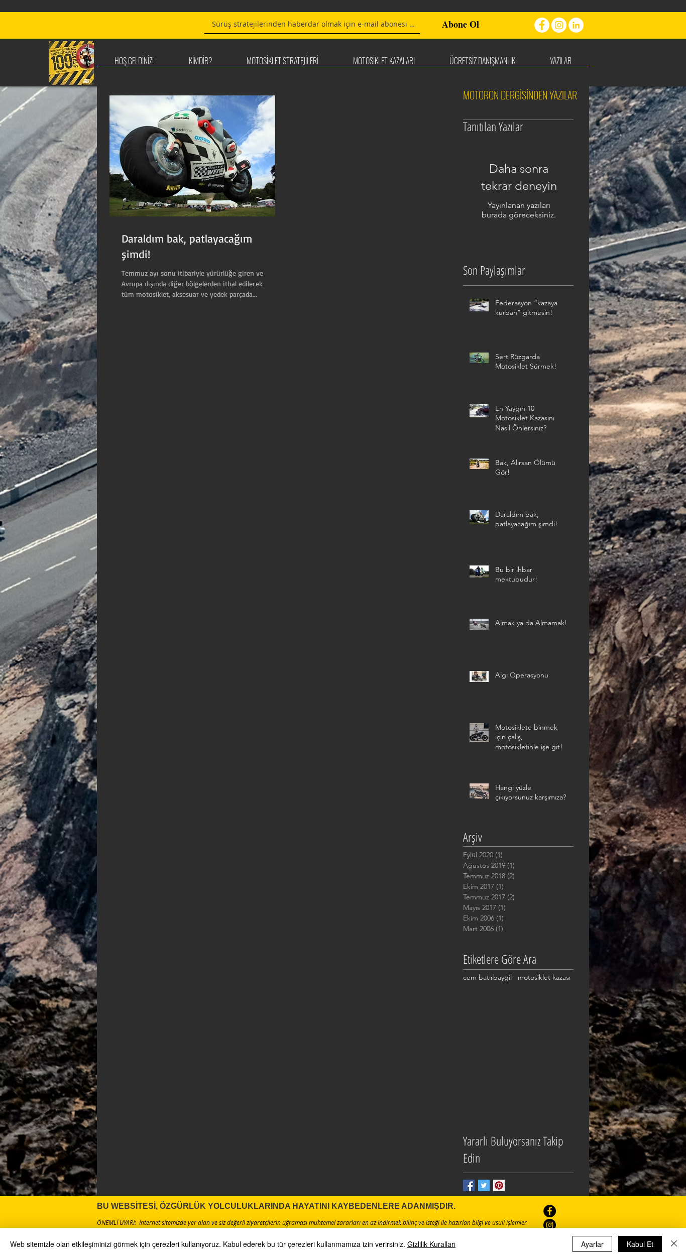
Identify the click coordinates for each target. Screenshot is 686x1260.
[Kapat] (674, 1244)
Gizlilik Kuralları (431, 1244)
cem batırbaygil (487, 977)
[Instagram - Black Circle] (549, 1225)
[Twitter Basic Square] (484, 1185)
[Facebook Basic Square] (469, 1185)
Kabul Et (640, 1244)
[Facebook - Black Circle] (549, 1211)
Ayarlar (592, 1244)
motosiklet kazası (544, 977)
